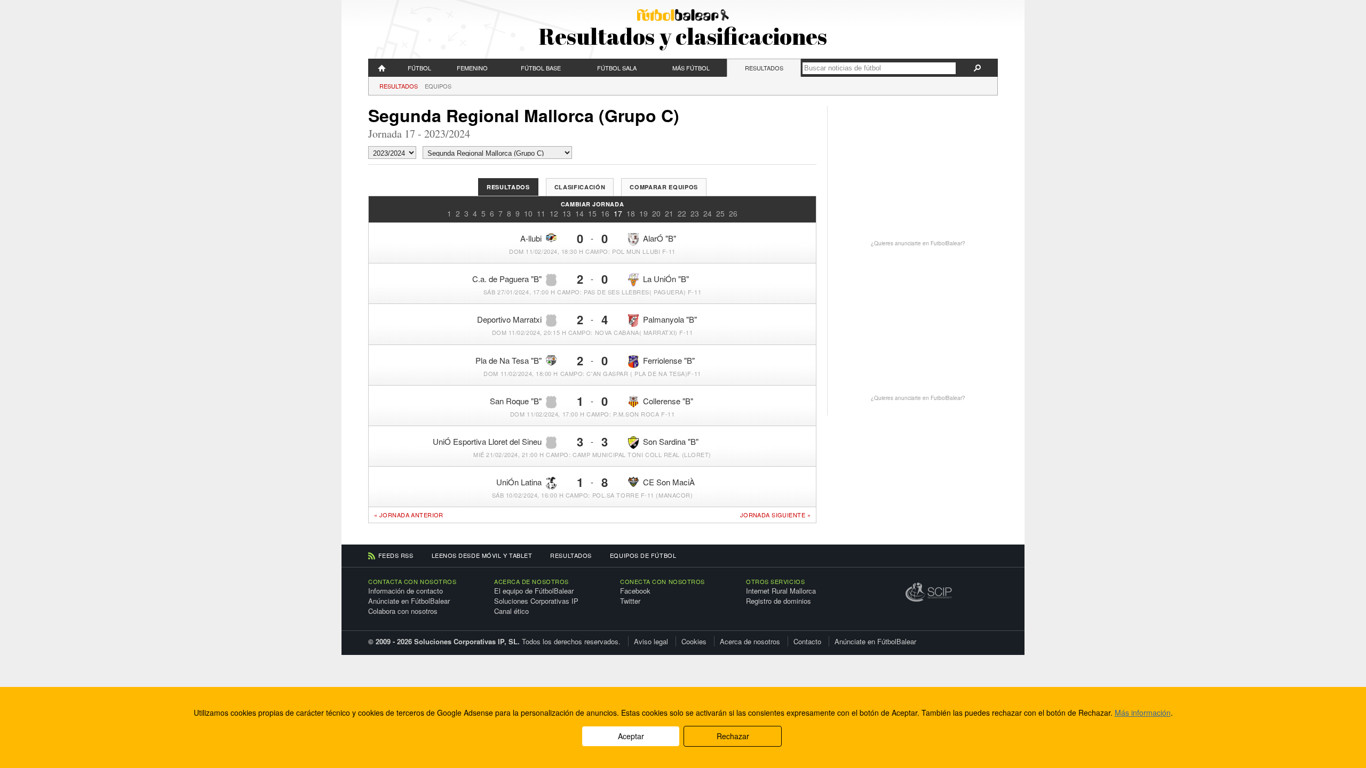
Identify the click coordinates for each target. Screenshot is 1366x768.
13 (566, 213)
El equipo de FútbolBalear (534, 591)
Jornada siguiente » (775, 515)
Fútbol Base (541, 67)
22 (682, 213)
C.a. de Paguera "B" (507, 278)
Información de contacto (405, 591)
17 (618, 213)
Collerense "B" (668, 400)
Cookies (693, 641)
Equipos (438, 86)
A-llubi (531, 238)
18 (630, 213)
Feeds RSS (396, 555)
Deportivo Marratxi (509, 319)
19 (643, 213)
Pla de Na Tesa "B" (508, 360)
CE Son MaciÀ (669, 481)
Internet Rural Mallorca (781, 591)
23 (694, 213)
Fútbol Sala (617, 67)
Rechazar (733, 736)
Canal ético (511, 611)
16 (605, 213)
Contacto (807, 641)
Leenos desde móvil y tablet (482, 555)
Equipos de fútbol (643, 555)
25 (720, 213)
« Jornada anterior (408, 514)
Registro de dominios (778, 601)
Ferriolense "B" (669, 360)
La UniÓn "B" (666, 278)
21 (669, 213)
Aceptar (631, 736)
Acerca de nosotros (750, 641)
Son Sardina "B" (670, 441)
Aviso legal (651, 641)
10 (528, 213)
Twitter (630, 601)
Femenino (472, 67)
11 (541, 213)
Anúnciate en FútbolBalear (409, 601)
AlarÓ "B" (659, 238)
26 (733, 213)
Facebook (635, 591)
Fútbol (419, 67)
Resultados (764, 67)
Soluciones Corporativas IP (536, 601)
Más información (1143, 712)
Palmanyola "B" (670, 319)
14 (579, 213)
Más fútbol (691, 67)
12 (554, 213)
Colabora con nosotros (403, 611)
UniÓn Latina (519, 481)
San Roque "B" (516, 400)
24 (707, 213)
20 (656, 213)
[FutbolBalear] (382, 68)
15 (592, 213)
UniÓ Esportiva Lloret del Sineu (487, 441)
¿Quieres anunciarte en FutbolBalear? (918, 243)
